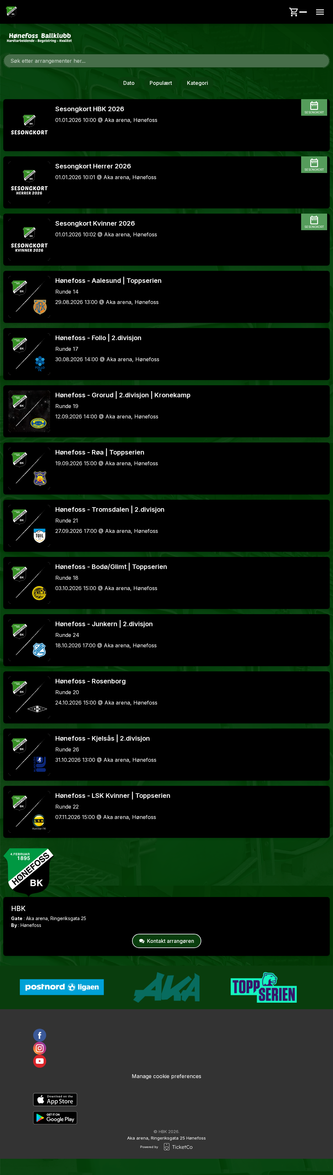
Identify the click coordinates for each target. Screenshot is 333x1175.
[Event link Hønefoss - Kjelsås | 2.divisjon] (26, 755)
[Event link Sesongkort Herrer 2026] (26, 182)
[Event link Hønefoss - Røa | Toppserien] (26, 468)
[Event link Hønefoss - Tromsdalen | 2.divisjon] (26, 526)
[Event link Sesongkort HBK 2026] (26, 125)
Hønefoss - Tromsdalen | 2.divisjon (110, 509)
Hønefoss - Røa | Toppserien (99, 452)
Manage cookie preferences (166, 1076)
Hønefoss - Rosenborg (90, 681)
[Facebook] (166, 1035)
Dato (129, 83)
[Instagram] (166, 1048)
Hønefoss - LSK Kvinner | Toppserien (112, 795)
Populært (161, 83)
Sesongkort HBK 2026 (89, 109)
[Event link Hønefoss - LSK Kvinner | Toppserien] (26, 812)
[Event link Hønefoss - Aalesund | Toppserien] (26, 297)
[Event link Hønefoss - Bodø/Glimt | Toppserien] (26, 583)
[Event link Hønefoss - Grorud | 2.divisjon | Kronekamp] (26, 411)
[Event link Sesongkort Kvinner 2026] (26, 240)
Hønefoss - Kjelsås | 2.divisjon (102, 738)
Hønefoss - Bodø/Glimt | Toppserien (111, 567)
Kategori (197, 83)
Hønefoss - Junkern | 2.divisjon (104, 624)
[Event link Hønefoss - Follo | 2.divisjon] (26, 354)
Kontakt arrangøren (170, 941)
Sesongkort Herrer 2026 (93, 166)
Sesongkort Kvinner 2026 (95, 223)
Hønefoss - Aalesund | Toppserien (108, 280)
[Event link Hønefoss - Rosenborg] (26, 697)
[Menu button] (320, 12)
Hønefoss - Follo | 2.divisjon (98, 338)
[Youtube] (166, 1061)
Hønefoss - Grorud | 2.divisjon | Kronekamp (123, 395)
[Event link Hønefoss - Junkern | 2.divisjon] (26, 640)
